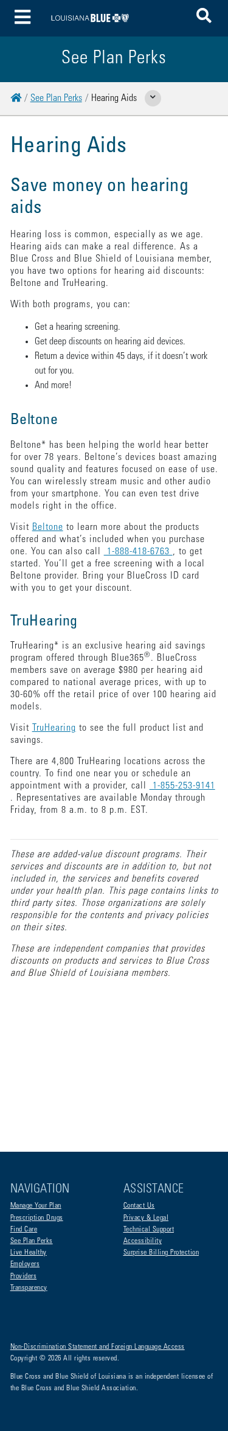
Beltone (47, 527)
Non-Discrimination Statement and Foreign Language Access (97, 1347)
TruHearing (54, 728)
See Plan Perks (56, 98)
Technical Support (148, 1229)
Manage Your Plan (35, 1206)
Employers (25, 1264)
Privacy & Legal (146, 1218)
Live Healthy (28, 1252)
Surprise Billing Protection (161, 1252)
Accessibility (142, 1241)
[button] (204, 18)
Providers (23, 1276)
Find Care (24, 1229)
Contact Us (139, 1206)
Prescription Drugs (36, 1218)
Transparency (28, 1288)
